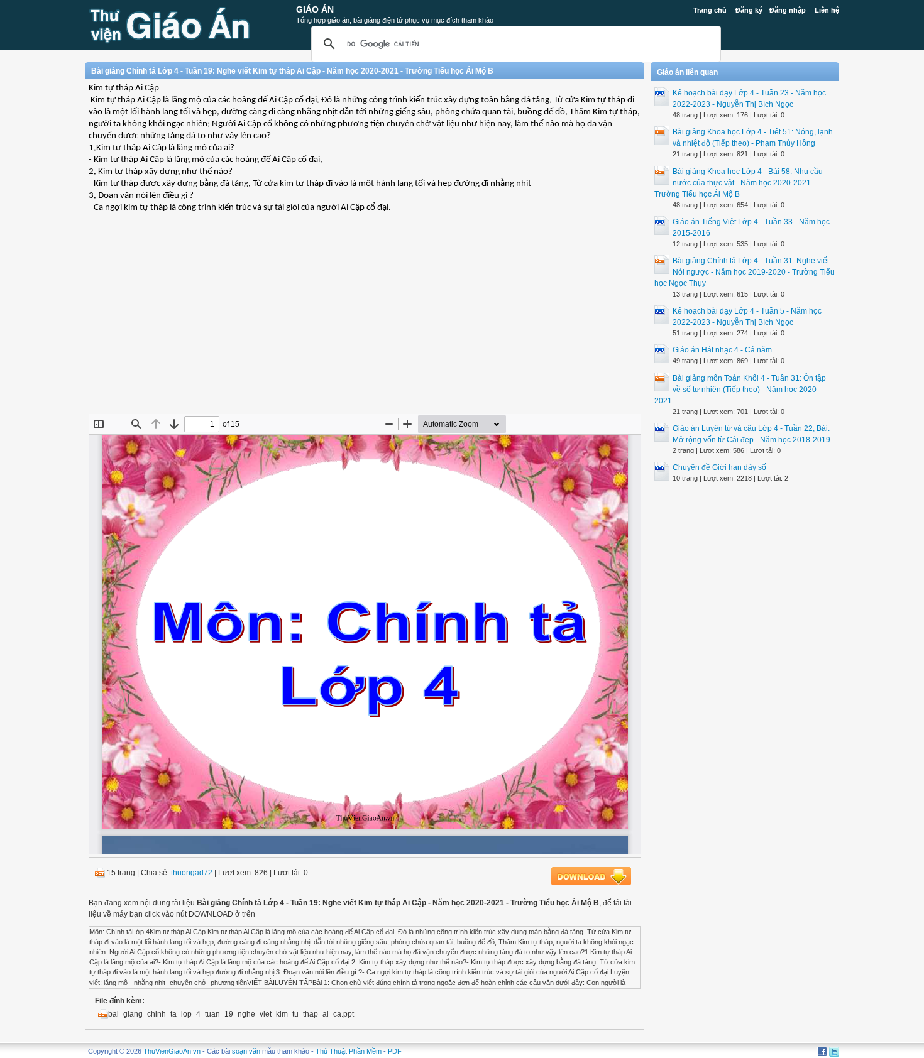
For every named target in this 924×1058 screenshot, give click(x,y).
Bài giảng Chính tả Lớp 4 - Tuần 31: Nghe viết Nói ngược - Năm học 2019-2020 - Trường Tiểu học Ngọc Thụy (744, 272)
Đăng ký (748, 10)
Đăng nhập (787, 10)
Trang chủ (710, 10)
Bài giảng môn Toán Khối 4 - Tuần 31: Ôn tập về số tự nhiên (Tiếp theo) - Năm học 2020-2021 (740, 389)
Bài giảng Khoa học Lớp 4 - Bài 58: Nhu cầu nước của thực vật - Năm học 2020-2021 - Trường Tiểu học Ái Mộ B (738, 183)
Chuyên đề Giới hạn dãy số (719, 467)
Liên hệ (827, 10)
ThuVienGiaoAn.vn (172, 1051)
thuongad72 (191, 872)
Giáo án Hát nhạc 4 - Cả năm (722, 350)
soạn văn (246, 1051)
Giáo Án (315, 9)
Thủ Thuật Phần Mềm (349, 1051)
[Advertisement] (365, 323)
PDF (395, 1051)
